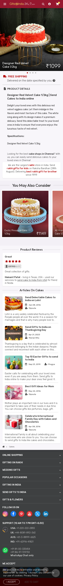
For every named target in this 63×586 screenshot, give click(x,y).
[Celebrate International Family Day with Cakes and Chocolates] (14, 428)
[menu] (5, 4)
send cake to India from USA (32, 280)
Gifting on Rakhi (12, 462)
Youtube (29, 514)
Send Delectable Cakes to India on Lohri (40, 299)
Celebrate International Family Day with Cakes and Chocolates (41, 419)
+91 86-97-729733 (20, 552)
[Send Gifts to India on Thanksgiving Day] (14, 339)
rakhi (31, 165)
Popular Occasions (14, 477)
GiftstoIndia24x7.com (22, 4)
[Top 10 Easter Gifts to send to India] (14, 369)
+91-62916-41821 (24, 541)
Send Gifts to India (14, 492)
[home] (3, 447)
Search (43, 4)
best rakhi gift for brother (41, 171)
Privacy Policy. (31, 575)
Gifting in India (11, 484)
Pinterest (21, 514)
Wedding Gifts (11, 470)
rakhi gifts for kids (18, 168)
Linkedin (45, 514)
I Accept (11, 582)
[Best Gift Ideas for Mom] (14, 398)
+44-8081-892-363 (25, 532)
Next (60, 39)
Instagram (5, 514)
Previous (2, 214)
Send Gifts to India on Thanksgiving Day (38, 328)
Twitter (37, 514)
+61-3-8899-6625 (26, 537)
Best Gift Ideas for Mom (39, 386)
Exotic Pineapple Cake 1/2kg (16, 232)
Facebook (13, 514)
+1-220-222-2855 (25, 528)
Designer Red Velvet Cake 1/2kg (15, 65)
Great (8, 256)
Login (49, 4)
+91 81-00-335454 (20, 549)
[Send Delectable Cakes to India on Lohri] (14, 309)
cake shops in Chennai (41, 154)
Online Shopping (12, 455)
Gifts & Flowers (12, 499)
